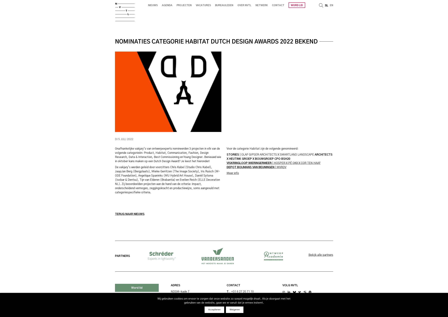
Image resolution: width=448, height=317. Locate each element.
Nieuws (153, 5)
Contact (278, 5)
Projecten (184, 5)
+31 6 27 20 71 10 (242, 291)
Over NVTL (244, 5)
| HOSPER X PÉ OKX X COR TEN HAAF (274, 163)
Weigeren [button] (235, 310)
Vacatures (203, 5)
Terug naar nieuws (130, 214)
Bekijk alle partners (321, 255)
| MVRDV (256, 167)
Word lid (297, 5)
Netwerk (261, 5)
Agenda (167, 5)
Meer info (233, 173)
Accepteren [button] (214, 310)
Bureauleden (224, 5)
